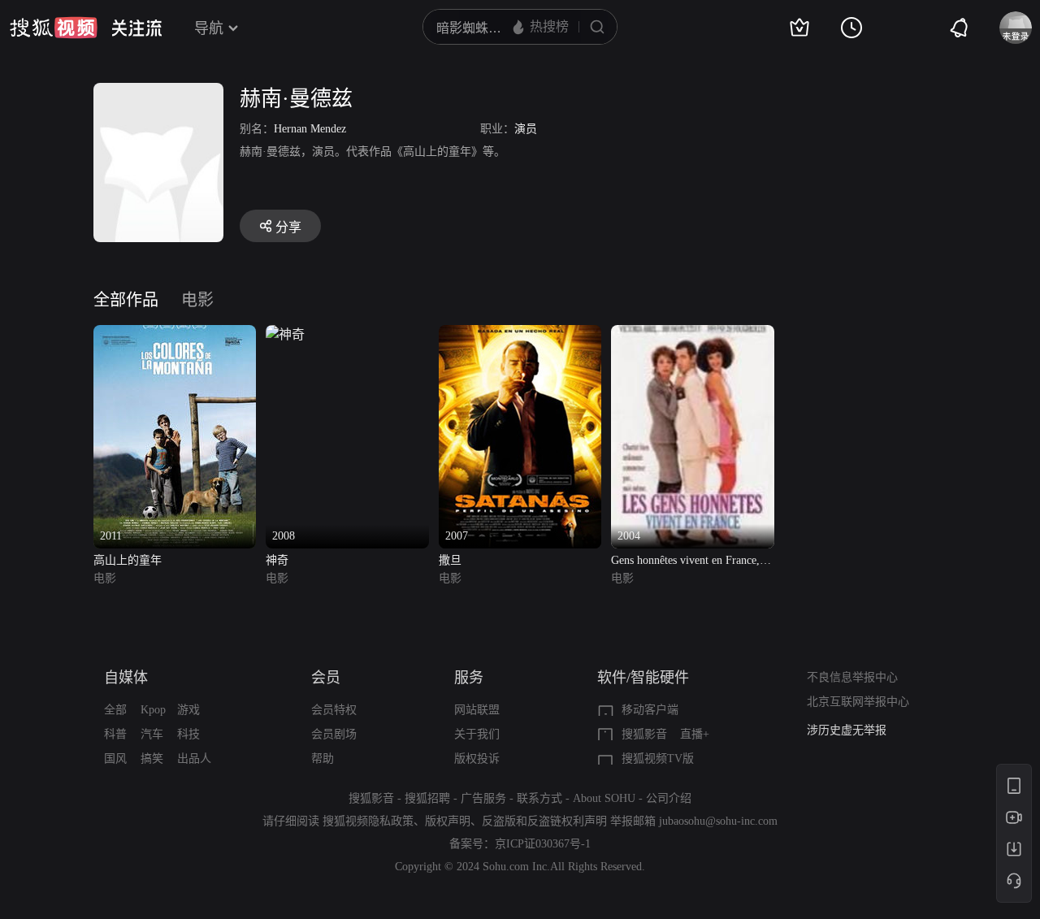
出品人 (194, 758)
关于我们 (477, 734)
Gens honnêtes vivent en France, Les (685, 562)
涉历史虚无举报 (846, 730)
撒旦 (450, 560)
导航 (208, 28)
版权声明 (447, 821)
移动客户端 (650, 710)
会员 (325, 678)
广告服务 (483, 798)
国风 (115, 758)
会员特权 (334, 710)
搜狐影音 (644, 734)
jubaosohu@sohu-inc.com (718, 821)
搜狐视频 (53, 27)
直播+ (694, 734)
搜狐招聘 (427, 798)
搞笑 (152, 758)
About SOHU (604, 798)
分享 (288, 227)
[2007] (520, 334)
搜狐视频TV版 (658, 758)
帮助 (322, 758)
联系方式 (539, 798)
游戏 (188, 710)
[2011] (174, 334)
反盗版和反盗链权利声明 (544, 821)
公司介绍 (668, 798)
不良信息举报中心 (852, 677)
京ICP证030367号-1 (543, 844)
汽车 (152, 734)
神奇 (277, 560)
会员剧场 (334, 734)
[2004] (692, 334)
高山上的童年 (127, 560)
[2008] (285, 334)
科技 (188, 734)
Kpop (153, 710)
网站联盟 (477, 710)
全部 (115, 710)
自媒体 (126, 678)
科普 (115, 734)
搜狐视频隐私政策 (368, 821)
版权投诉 (477, 758)
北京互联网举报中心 (858, 702)
